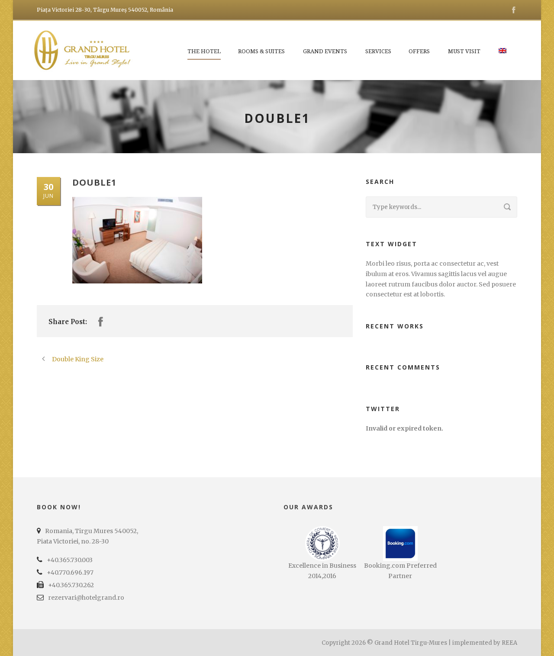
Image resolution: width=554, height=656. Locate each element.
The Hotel (204, 51)
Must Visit (464, 51)
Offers (419, 51)
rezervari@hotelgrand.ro (86, 597)
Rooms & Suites (261, 51)
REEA (509, 642)
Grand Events (325, 51)
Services (378, 51)
